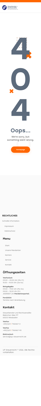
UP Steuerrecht (10, 350)
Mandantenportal (21, 294)
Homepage (20, 150)
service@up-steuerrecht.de (14, 337)
